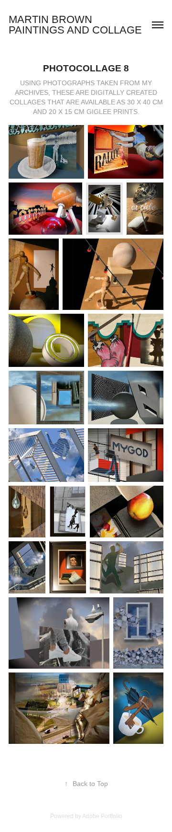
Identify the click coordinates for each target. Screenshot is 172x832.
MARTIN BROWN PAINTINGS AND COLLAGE (75, 24)
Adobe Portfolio (102, 816)
